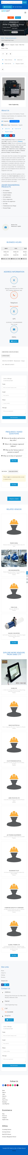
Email (3, 392)
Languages (5, 355)
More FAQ (14, 460)
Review (3, 48)
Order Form (21, 44)
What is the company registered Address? (14, 445)
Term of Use (5, 1100)
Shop (3, 1113)
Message (4, 407)
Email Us (15, 341)
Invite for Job (18, 128)
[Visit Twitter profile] (6, 53)
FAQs (6, 48)
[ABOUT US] (27, 572)
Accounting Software (6, 1129)
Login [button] (15, 6)
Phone (4, 399)
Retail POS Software (6, 1134)
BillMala (5, 1126)
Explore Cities (5, 1119)
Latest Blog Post (5, 1103)
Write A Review (8, 59)
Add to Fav (19, 59)
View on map (14, 324)
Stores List (4, 1115)
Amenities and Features (10, 352)
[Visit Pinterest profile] (10, 53)
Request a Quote (20, 63)
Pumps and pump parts (10, 38)
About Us (7, 44)
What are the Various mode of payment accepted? (14, 451)
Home (2, 38)
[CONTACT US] (27, 582)
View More (14, 484)
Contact (16, 44)
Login (3, 1094)
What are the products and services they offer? (14, 439)
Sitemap (3, 975)
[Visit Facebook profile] (2, 53)
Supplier (20, 125)
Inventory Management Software (9, 1136)
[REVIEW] (27, 579)
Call (11, 17)
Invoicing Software (6, 1131)
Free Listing (8, 6)
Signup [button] (20, 6)
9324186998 (15, 306)
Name (3, 384)
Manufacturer (14, 125)
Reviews (3, 977)
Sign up (4, 1092)
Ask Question (13, 471)
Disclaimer (4, 1101)
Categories (12, 44)
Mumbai (20, 141)
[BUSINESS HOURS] (27, 575)
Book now (18, 17)
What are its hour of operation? (12, 456)
